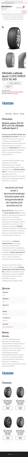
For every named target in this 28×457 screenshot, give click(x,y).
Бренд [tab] (22, 114)
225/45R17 (13, 19)
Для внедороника (8, 327)
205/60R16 (20, 16)
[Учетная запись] (21, 8)
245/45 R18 (6, 16)
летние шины (15, 93)
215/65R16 (6, 17)
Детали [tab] (16, 114)
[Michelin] (8, 103)
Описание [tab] (8, 114)
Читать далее (7, 408)
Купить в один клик (15, 83)
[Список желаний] (19, 8)
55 (3, 301)
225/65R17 (20, 17)
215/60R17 (13, 17)
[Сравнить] (17, 8)
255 (4, 295)
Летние (5, 320)
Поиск (24, 11)
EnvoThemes (16, 454)
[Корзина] (23, 8)
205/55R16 (15, 14)
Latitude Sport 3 (11, 92)
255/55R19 (8, 93)
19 (3, 308)
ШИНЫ (21, 92)
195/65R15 (22, 14)
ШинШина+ (6, 7)
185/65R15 (13, 16)
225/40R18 (20, 19)
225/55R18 (6, 19)
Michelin (17, 92)
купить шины (14, 267)
